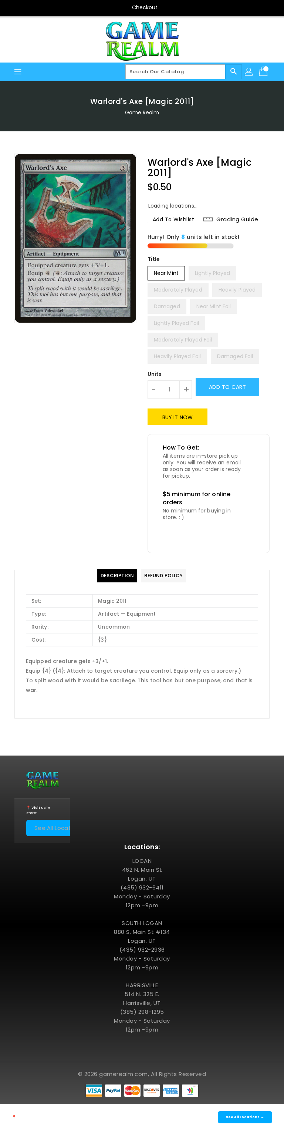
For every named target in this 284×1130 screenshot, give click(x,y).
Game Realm (142, 112)
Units (155, 374)
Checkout (145, 7)
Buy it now (177, 417)
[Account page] (249, 71)
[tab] (117, 575)
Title (154, 259)
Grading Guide (237, 219)
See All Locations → (62, 828)
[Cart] (264, 71)
